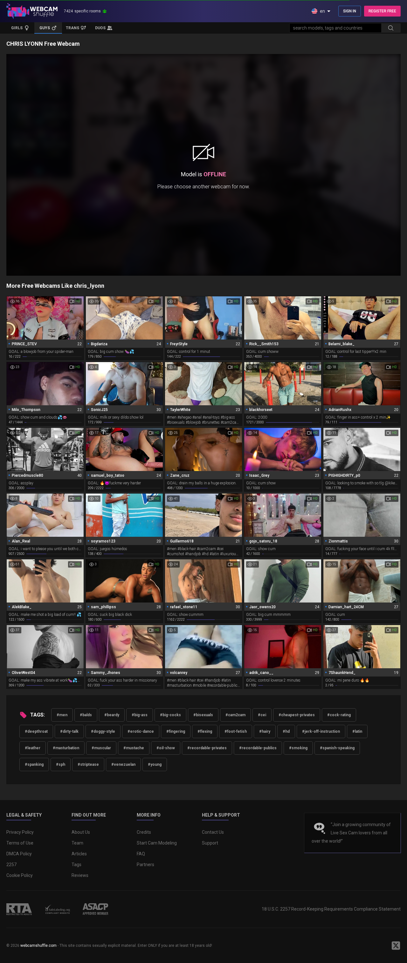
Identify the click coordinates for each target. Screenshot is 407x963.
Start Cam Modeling (157, 843)
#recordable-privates (207, 748)
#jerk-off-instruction (321, 731)
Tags (76, 864)
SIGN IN (349, 11)
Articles (79, 854)
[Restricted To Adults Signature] (19, 909)
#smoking (298, 748)
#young (155, 764)
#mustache (133, 748)
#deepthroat (36, 731)
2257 (11, 864)
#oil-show (165, 748)
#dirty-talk (69, 731)
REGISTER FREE (382, 11)
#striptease (88, 764)
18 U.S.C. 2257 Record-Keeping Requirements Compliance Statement (331, 909)
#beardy (111, 715)
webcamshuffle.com (38, 945)
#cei (262, 715)
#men (62, 715)
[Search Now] (390, 28)
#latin (357, 731)
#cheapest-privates (297, 715)
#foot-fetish (235, 731)
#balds (86, 715)
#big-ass (140, 715)
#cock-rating (339, 715)
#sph (60, 764)
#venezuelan (123, 764)
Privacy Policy (20, 832)
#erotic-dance (141, 731)
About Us (81, 832)
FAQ (141, 854)
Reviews (80, 875)
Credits (144, 832)
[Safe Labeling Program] (57, 909)
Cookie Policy (19, 875)
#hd (286, 731)
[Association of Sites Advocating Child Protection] (95, 909)
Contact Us (213, 832)
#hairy (264, 731)
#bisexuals (203, 715)
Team (77, 843)
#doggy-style (103, 731)
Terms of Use (19, 843)
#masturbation (66, 748)
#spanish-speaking (337, 748)
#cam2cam (235, 715)
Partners (145, 864)
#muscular (101, 748)
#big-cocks (170, 715)
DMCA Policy (19, 854)
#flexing (204, 731)
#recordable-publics (258, 748)
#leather (32, 748)
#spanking (34, 764)
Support (210, 843)
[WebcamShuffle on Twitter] (396, 945)
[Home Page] (32, 11)
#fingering (175, 731)
